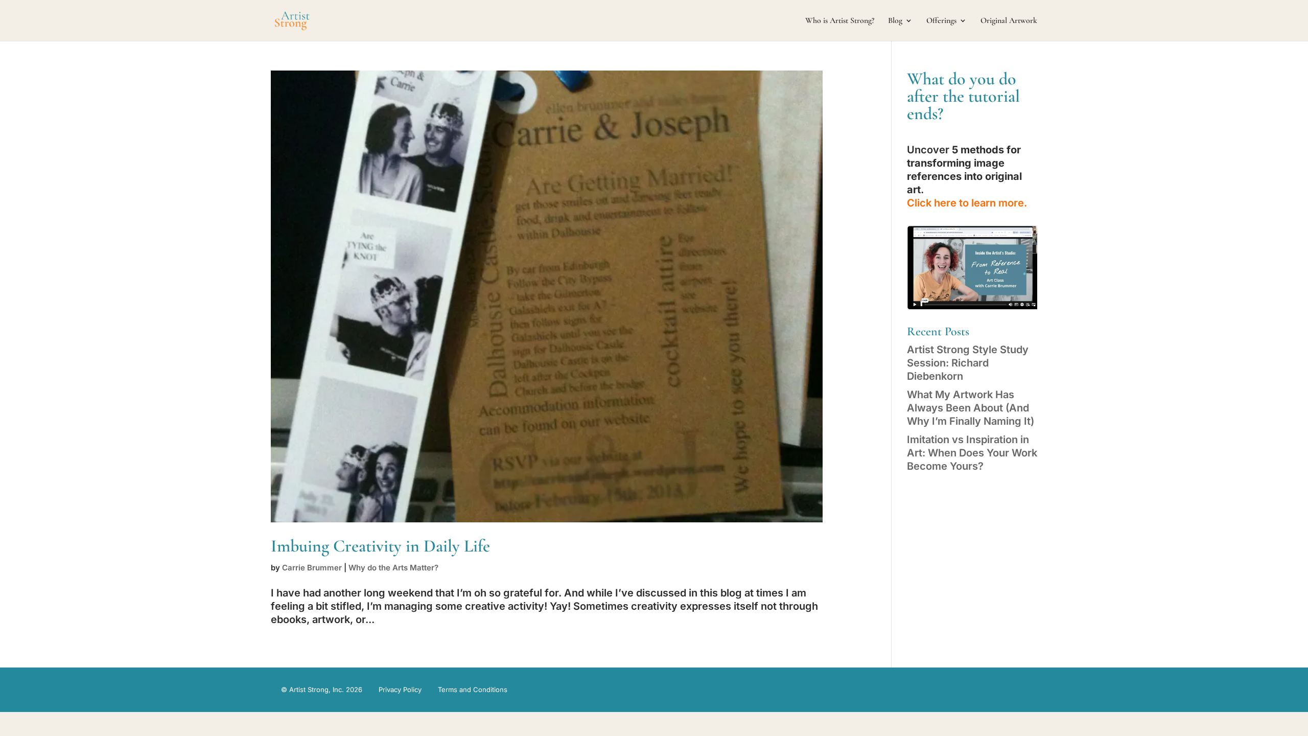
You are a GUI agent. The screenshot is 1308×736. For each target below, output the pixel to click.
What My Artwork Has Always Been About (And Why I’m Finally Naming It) (970, 407)
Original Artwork (1008, 21)
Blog (895, 21)
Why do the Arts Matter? (393, 567)
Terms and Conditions (472, 689)
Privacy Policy (400, 689)
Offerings (941, 21)
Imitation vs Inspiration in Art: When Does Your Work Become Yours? (972, 452)
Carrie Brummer (312, 567)
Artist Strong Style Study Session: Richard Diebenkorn (968, 362)
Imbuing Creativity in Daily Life (380, 546)
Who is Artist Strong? (839, 21)
